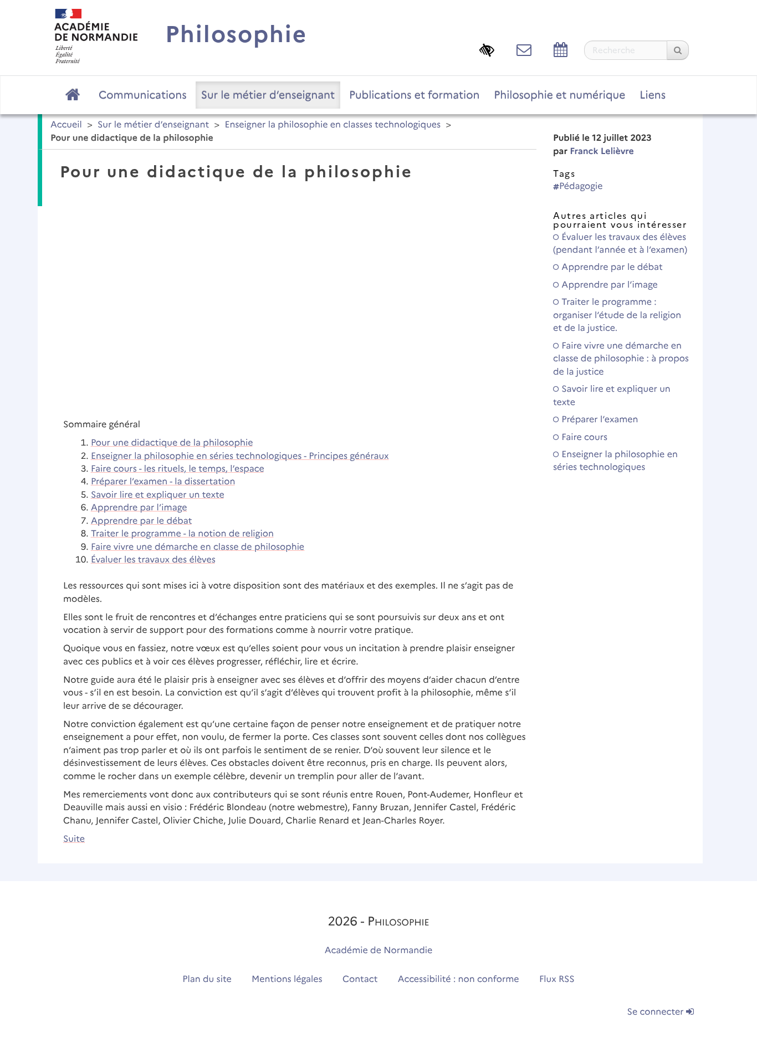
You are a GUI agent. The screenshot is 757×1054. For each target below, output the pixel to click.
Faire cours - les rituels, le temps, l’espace (177, 469)
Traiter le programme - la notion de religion (182, 534)
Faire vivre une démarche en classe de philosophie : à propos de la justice (621, 359)
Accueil (66, 125)
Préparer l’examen (598, 420)
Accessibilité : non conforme (458, 979)
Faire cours (583, 437)
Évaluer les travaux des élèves (153, 560)
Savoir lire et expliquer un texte (157, 495)
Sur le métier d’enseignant (268, 94)
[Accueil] (95, 35)
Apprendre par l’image (139, 508)
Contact (360, 979)
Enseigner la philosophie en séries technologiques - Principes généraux (239, 456)
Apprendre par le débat (141, 521)
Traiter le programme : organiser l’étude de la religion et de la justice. (617, 315)
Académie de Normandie (379, 950)
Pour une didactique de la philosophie (172, 443)
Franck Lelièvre (602, 151)
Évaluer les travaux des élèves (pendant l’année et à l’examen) (620, 243)
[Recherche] (678, 50)
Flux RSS (557, 979)
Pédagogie (581, 186)
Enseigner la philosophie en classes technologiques (332, 125)
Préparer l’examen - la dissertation (163, 482)
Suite (74, 839)
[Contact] (524, 49)
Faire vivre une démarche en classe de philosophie (197, 547)
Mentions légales (287, 979)
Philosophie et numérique (559, 94)
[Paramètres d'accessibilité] (486, 49)
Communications (143, 94)
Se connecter (656, 1012)
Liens (653, 94)
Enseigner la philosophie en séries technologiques (615, 461)
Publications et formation (414, 94)
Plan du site (206, 979)
